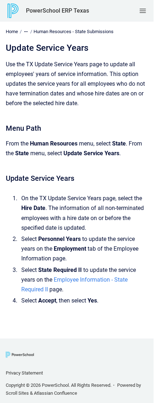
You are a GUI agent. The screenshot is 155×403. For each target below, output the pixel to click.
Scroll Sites (17, 393)
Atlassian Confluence (55, 393)
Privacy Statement (24, 373)
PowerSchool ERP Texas (57, 10)
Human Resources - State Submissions (74, 31)
